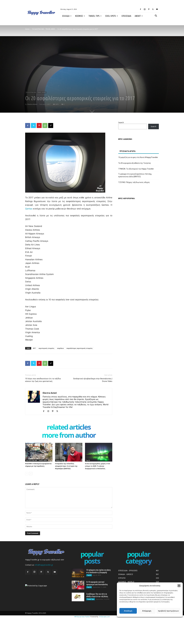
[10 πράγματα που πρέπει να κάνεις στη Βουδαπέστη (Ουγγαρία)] (78, 573)
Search (121, 122)
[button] (179, 585)
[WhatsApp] (44, 125)
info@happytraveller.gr (44, 565)
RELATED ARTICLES (69, 427)
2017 (34, 348)
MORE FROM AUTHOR (69, 436)
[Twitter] (153, 9)
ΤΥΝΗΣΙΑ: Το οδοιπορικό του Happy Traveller (136, 169)
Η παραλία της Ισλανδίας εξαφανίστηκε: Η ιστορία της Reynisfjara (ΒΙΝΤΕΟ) (66, 466)
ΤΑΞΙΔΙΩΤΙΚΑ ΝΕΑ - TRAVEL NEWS (43, 29)
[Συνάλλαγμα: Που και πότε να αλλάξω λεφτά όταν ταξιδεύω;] (78, 597)
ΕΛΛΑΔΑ (65, 16)
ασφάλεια (60, 348)
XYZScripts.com (104, 617)
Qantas (28, 208)
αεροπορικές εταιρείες (46, 348)
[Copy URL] (50, 125)
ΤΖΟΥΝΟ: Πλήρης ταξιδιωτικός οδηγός (134, 182)
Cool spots (110, 16)
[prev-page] (26, 473)
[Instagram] (144, 9)
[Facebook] (140, 9)
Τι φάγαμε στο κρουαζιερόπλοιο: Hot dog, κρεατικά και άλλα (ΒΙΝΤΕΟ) (135, 175)
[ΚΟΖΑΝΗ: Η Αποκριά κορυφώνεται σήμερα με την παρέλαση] (38, 452)
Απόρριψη (146, 611)
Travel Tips (94, 16)
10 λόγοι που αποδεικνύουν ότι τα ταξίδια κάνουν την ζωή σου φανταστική (43, 379)
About (138, 16)
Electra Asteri (32, 104)
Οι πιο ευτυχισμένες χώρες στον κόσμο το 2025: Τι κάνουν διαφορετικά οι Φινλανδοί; (97, 466)
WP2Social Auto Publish (82, 617)
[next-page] (30, 473)
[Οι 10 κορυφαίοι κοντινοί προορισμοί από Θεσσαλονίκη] (78, 585)
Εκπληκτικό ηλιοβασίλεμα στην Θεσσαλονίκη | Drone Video (92, 379)
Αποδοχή (128, 611)
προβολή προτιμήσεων (168, 611)
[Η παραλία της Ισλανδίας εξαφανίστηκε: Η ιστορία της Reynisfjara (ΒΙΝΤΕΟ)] (68, 452)
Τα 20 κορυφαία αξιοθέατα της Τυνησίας (134, 163)
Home (27, 29)
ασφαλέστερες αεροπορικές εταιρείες (79, 348)
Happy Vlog (59, 460)
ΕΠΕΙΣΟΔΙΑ (126, 16)
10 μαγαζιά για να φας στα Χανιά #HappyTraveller (138, 157)
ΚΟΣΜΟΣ (79, 16)
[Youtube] (157, 9)
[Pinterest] (149, 9)
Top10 (88, 460)
